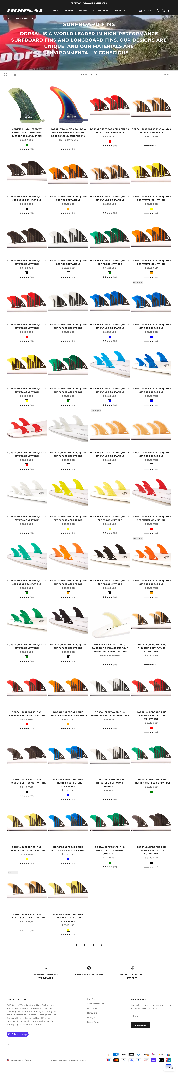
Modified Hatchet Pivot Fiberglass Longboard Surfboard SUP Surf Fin (27, 132)
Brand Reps (93, 1022)
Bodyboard (92, 1008)
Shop (17, 19)
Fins (55, 10)
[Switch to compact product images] (15, 74)
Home (9, 19)
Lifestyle (119, 10)
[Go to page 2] (101, 945)
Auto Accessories (95, 1003)
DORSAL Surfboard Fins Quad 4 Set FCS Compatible (151, 131)
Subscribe (140, 1025)
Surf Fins (91, 999)
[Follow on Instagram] (8, 1044)
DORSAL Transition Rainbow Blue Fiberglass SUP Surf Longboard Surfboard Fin (68, 132)
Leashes (68, 10)
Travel (83, 10)
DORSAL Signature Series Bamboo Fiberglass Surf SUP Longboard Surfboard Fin (110, 648)
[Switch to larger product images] (5, 74)
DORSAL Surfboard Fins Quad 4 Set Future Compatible (109, 131)
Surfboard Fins (29, 19)
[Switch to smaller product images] (10, 74)
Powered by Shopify (78, 1060)
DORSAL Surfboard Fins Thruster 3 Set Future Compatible (151, 648)
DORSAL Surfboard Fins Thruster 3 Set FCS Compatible (27, 714)
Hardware (92, 1013)
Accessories (100, 10)
